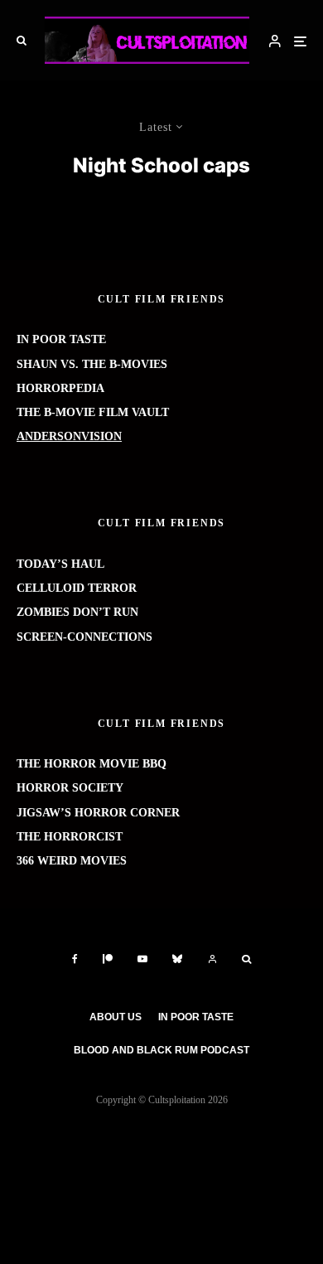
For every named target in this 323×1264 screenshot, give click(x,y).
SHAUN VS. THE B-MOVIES (92, 364)
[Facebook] (75, 959)
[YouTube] (142, 959)
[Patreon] (107, 959)
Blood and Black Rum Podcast (161, 1050)
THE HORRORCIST (70, 837)
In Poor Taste (196, 1017)
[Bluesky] (177, 959)
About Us (115, 1017)
